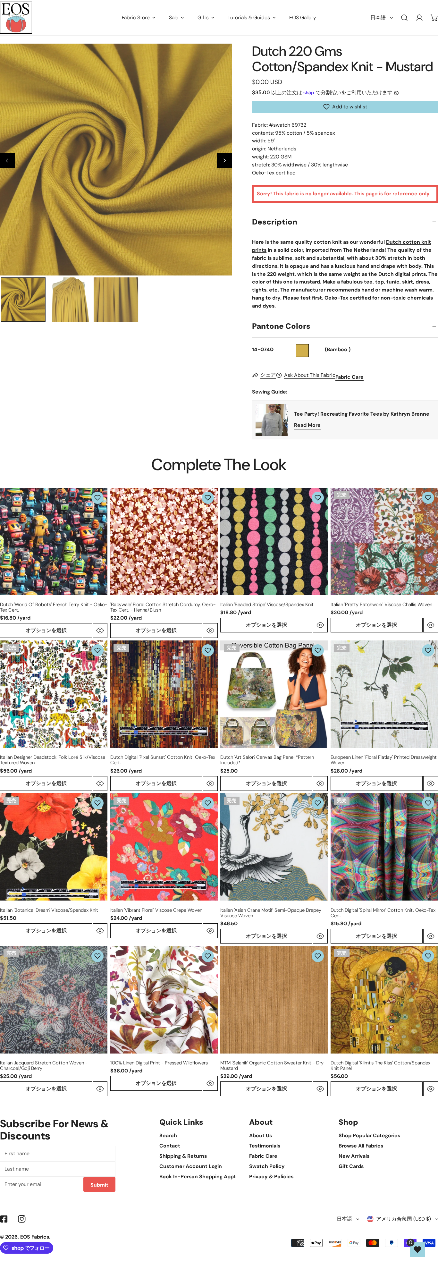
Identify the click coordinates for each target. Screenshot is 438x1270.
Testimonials (264, 1145)
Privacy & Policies (271, 1176)
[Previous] (7, 160)
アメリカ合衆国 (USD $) (403, 1218)
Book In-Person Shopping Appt (197, 1176)
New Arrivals (354, 1156)
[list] (116, 159)
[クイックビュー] (100, 630)
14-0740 (263, 349)
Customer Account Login (190, 1166)
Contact (169, 1145)
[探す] (404, 17)
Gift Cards (351, 1166)
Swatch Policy (267, 1166)
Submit (99, 1184)
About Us (260, 1135)
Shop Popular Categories (369, 1135)
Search (168, 1135)
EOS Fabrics (34, 1236)
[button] (345, 107)
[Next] (224, 160)
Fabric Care (349, 377)
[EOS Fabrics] (16, 18)
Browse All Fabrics (361, 1145)
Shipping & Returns (183, 1156)
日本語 (378, 17)
